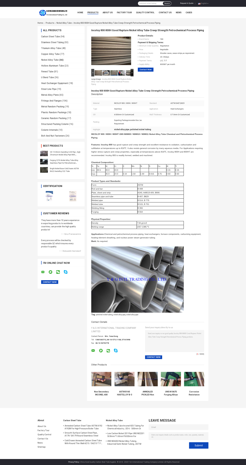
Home (80, 12)
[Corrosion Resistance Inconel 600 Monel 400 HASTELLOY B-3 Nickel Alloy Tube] (194, 379)
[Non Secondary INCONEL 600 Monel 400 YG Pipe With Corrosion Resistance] (101, 379)
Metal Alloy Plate (50, 95)
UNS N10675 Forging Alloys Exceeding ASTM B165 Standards (171, 393)
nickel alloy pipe (119, 315)
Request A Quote (186, 3)
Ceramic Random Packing (53, 118)
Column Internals (49, 130)
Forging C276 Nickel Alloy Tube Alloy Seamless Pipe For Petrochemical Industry (64, 163)
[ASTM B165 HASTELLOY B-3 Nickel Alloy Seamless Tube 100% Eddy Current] (124, 379)
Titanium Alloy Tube (51, 48)
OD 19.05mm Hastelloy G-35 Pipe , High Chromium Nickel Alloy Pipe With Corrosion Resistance (65, 154)
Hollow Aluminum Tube (52, 65)
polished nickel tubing (104, 315)
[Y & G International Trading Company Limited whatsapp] (52, 272)
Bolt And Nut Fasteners (53, 135)
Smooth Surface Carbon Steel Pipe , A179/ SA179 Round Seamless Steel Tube (81, 435)
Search (167, 3)
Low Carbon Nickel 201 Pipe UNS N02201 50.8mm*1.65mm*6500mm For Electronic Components (125, 435)
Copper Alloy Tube (50, 54)
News (178, 12)
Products (92, 12)
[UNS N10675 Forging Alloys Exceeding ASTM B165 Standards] (171, 379)
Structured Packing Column (55, 124)
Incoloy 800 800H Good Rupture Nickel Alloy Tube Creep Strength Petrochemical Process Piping (111, 81)
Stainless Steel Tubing (52, 42)
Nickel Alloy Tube (64, 23)
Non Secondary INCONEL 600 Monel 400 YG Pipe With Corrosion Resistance (101, 393)
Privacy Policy (73, 462)
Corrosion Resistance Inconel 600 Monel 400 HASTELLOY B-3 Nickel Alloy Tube (194, 393)
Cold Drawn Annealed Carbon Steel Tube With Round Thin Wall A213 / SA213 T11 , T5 (83, 442)
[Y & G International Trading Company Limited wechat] (59, 272)
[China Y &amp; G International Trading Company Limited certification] (49, 196)
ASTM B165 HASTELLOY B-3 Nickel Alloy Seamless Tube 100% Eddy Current (124, 393)
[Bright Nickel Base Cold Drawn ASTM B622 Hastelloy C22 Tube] (44, 169)
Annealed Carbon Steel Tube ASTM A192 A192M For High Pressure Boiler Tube (83, 427)
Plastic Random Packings (54, 112)
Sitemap (42, 447)
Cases (189, 12)
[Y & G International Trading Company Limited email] (44, 272)
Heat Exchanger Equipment (54, 83)
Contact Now (146, 69)
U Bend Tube (47, 77)
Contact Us (165, 12)
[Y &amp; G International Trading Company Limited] (53, 12)
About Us (108, 12)
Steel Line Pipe (49, 89)
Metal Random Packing (52, 106)
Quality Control (145, 12)
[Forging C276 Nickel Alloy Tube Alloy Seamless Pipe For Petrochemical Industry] (44, 161)
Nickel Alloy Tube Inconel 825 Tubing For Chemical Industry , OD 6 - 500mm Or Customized (125, 428)
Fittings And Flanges (51, 100)
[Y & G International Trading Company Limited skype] (67, 272)
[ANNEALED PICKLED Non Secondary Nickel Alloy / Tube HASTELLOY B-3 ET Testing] (148, 379)
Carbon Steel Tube (50, 36)
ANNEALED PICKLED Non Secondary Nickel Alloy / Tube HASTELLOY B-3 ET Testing (147, 393)
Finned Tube (47, 71)
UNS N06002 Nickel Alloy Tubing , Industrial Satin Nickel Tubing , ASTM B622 (124, 443)
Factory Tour (124, 12)
